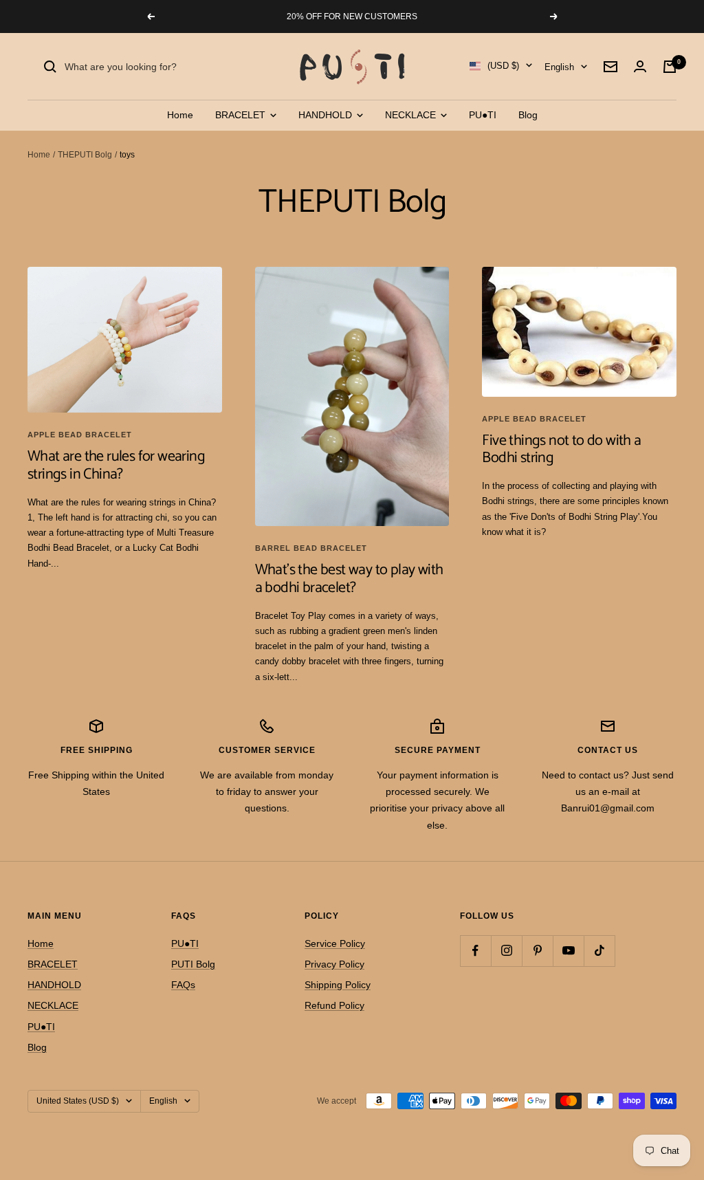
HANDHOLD (326, 114)
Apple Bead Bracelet (80, 434)
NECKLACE (412, 114)
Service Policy (335, 943)
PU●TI (482, 114)
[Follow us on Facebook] (475, 950)
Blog (528, 114)
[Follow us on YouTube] (568, 950)
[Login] (640, 66)
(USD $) (503, 66)
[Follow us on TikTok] (599, 950)
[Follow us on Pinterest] (537, 950)
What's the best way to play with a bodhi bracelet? (349, 579)
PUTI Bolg (193, 964)
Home (180, 114)
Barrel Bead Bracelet (311, 548)
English (559, 67)
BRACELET (241, 114)
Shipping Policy (338, 984)
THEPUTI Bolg (85, 155)
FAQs (183, 984)
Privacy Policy (334, 964)
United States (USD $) (77, 1101)
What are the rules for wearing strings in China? (116, 465)
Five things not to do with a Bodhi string (561, 449)
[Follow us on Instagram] (506, 950)
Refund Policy (334, 1005)
